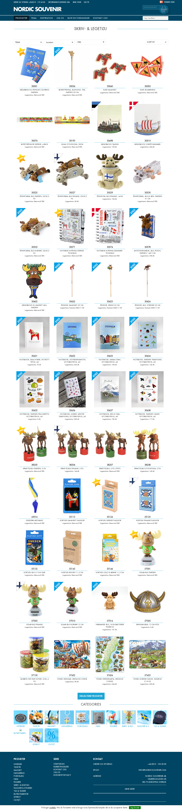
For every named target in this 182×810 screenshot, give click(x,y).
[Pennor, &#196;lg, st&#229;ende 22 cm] (147, 281)
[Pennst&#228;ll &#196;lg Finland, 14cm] (110, 172)
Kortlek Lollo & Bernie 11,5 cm (110, 572)
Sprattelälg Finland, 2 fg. (72, 468)
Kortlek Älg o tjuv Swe (34, 572)
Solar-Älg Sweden (147, 572)
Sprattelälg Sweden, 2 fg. (34, 468)
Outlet (17, 800)
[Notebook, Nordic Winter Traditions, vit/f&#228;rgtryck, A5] (72, 389)
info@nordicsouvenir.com (59, 2)
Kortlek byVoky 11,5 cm (72, 572)
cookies (52, 807)
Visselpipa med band (34, 520)
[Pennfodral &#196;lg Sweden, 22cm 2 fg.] (34, 172)
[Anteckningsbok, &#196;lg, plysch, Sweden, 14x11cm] (147, 226)
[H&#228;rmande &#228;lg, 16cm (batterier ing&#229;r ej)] (110, 600)
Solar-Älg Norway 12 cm (72, 624)
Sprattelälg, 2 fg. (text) (109, 468)
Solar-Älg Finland (34, 624)
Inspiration (46, 18)
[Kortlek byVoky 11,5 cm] (72, 548)
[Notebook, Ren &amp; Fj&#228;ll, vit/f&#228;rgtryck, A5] (110, 389)
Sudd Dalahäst (109, 90)
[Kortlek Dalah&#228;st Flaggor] (72, 496)
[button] (28, 42)
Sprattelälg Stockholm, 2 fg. (147, 468)
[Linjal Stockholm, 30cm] (72, 120)
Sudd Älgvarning (147, 90)
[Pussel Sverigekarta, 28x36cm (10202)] (110, 654)
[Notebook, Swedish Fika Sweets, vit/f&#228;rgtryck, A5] (34, 389)
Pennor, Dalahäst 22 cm (72, 305)
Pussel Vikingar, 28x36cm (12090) (72, 679)
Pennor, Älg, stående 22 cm (147, 305)
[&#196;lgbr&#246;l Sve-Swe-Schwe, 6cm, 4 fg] (34, 654)
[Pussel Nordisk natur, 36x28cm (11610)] (147, 654)
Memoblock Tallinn (110, 144)
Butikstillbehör (21, 794)
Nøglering (19, 773)
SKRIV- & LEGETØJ (21, 785)
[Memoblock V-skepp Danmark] (147, 120)
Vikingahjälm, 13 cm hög (147, 624)
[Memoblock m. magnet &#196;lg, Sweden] (34, 281)
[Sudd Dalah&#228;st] (110, 65)
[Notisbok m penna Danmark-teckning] (110, 226)
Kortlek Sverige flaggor (110, 520)
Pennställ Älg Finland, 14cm (110, 196)
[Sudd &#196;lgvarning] (147, 65)
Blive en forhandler (79, 18)
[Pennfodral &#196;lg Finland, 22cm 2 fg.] (72, 172)
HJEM (16, 779)
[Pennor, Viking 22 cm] (110, 281)
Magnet (18, 770)
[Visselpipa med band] (34, 496)
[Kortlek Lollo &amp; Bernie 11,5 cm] (110, 548)
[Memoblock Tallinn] (110, 120)
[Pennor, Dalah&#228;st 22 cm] (72, 281)
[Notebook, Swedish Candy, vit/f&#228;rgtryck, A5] (147, 389)
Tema (34, 18)
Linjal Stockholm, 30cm (72, 144)
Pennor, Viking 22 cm (110, 305)
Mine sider (77, 2)
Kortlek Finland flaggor (147, 520)
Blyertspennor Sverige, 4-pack (34, 144)
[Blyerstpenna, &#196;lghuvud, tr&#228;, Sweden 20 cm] (72, 65)
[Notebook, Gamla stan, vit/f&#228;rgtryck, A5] (110, 335)
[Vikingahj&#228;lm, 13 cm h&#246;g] (147, 600)
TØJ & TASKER (20, 791)
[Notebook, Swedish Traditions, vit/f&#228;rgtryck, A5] (147, 335)
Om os (60, 18)
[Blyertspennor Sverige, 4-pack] (34, 120)
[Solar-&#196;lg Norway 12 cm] (72, 600)
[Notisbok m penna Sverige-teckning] (72, 226)
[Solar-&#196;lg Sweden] (147, 548)
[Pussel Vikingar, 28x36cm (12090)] (72, 654)
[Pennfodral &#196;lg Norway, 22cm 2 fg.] (34, 226)
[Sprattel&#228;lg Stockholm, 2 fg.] (147, 444)
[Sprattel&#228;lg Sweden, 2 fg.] (34, 444)
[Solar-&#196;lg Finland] (34, 600)
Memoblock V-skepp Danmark (147, 144)
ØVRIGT (17, 797)
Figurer (17, 782)
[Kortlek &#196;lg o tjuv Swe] (34, 548)
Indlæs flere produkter (91, 696)
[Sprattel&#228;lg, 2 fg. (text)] (110, 444)
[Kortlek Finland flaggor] (147, 496)
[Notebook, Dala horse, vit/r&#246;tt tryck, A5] (34, 335)
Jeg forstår (134, 807)
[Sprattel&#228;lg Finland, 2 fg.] (72, 444)
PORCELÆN (19, 776)
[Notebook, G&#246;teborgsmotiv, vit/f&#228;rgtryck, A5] (72, 335)
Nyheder (18, 764)
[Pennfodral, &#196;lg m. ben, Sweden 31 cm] (147, 172)
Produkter (21, 18)
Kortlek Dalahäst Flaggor (72, 520)
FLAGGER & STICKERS (23, 788)
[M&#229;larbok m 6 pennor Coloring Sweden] (34, 65)
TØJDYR (17, 767)
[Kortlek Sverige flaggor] (110, 496)
